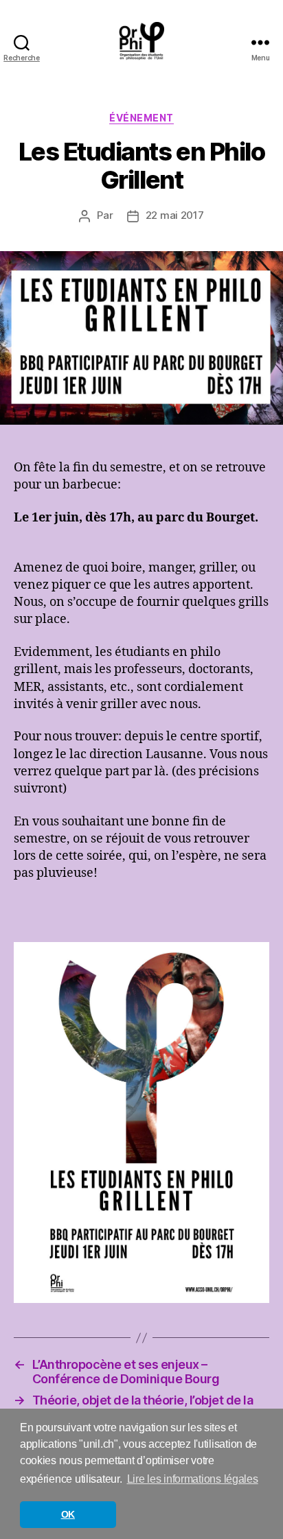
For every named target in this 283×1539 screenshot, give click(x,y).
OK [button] (68, 1514)
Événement (141, 118)
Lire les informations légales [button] (192, 1479)
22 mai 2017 (175, 215)
